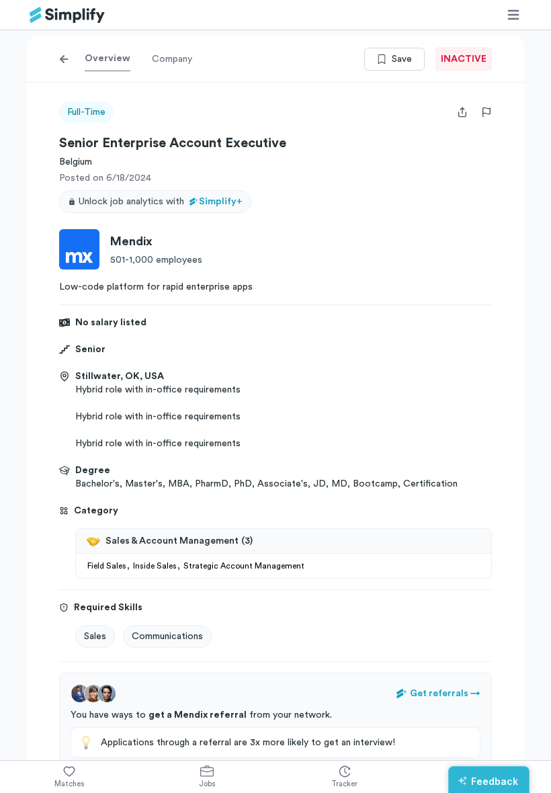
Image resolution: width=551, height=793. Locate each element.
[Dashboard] (67, 15)
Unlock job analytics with (161, 201)
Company (172, 59)
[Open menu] (513, 15)
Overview (107, 58)
